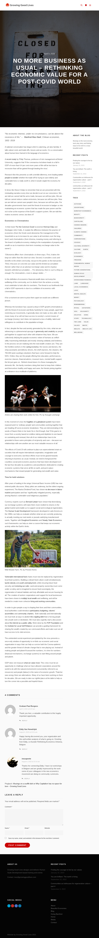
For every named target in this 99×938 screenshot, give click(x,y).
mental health (80, 294)
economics (78, 256)
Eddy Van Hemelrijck (28, 729)
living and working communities (43, 601)
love (76, 290)
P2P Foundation (53, 623)
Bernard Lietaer (32, 502)
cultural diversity (81, 246)
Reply (24, 720)
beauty (77, 214)
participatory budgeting (39, 611)
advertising (79, 207)
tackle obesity (10, 583)
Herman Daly (48, 227)
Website (47, 828)
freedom (77, 260)
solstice (77, 315)
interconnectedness (82, 280)
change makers (80, 225)
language (84, 283)
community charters (26, 614)
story (76, 318)
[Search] (81, 5)
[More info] (86, 5)
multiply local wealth (29, 598)
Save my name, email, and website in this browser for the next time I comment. (33, 838)
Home (53, 917)
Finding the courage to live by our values (66, 870)
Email (27, 828)
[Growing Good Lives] (20, 5)
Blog (52, 911)
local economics (81, 287)
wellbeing (78, 332)
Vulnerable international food (16, 577)
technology (87, 318)
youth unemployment (28, 583)
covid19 (77, 242)
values (77, 325)
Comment (8, 807)
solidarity (84, 311)
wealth (77, 329)
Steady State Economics (52, 520)
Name (7, 828)
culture (77, 249)
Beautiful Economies (58, 908)
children (77, 228)
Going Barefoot (56, 914)
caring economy (32, 347)
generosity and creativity (45, 331)
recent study (11, 159)
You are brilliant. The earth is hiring (64, 877)
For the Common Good (25, 227)
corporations (79, 239)
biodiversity (79, 218)
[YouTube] (12, 905)
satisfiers (86, 308)
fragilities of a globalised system (39, 422)
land (76, 283)
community (78, 235)
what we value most (32, 663)
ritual (76, 308)
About (53, 906)
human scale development (79, 275)
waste (84, 325)
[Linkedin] (19, 905)
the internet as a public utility (21, 623)
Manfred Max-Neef (32, 137)
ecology (77, 253)
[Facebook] (16, 905)
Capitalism (78, 221)
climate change (80, 232)
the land (77, 322)
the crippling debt (37, 617)
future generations (82, 270)
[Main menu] (90, 5)
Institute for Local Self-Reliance (20, 626)
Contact (54, 922)
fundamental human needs (82, 265)
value (86, 322)
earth (85, 249)
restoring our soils (22, 586)
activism (77, 204)
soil (76, 311)
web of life (87, 329)
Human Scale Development (19, 511)
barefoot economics (82, 211)
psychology (79, 301)
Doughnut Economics (29, 520)
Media (53, 920)
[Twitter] (9, 905)
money (76, 297)
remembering (79, 304)
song (86, 315)
